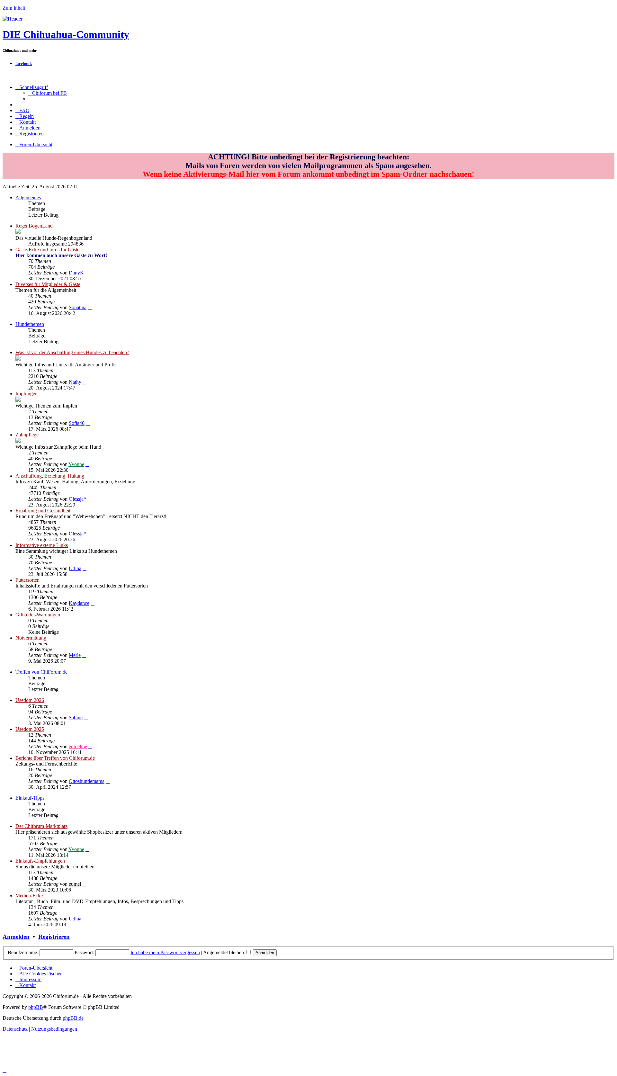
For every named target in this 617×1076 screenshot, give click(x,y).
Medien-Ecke (29, 895)
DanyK (76, 272)
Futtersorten (27, 580)
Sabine (76, 717)
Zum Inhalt (14, 8)
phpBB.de (73, 1018)
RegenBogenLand (34, 226)
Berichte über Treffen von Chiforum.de (55, 758)
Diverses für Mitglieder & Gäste (47, 284)
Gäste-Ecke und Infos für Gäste (47, 249)
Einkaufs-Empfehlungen (40, 861)
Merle (75, 655)
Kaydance (79, 603)
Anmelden (16, 936)
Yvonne (76, 464)
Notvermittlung (30, 638)
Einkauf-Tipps (29, 798)
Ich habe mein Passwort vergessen (165, 952)
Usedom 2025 (29, 729)
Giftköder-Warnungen (37, 614)
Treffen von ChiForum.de (41, 672)
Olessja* (77, 499)
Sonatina (77, 307)
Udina (75, 568)
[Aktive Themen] (12, 19)
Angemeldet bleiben (224, 952)
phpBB (35, 1007)
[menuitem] (47, 93)
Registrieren (54, 936)
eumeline (78, 746)
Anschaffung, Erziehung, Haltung (49, 476)
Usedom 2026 (29, 700)
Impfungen (26, 393)
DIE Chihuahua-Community (66, 34)
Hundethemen (29, 324)
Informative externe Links (41, 545)
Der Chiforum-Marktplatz (41, 826)
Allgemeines (28, 197)
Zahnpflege (27, 434)
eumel (75, 884)
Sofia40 (77, 423)
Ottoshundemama (86, 781)
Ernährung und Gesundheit (42, 510)
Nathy (75, 382)
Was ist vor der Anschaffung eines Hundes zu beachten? (72, 352)
